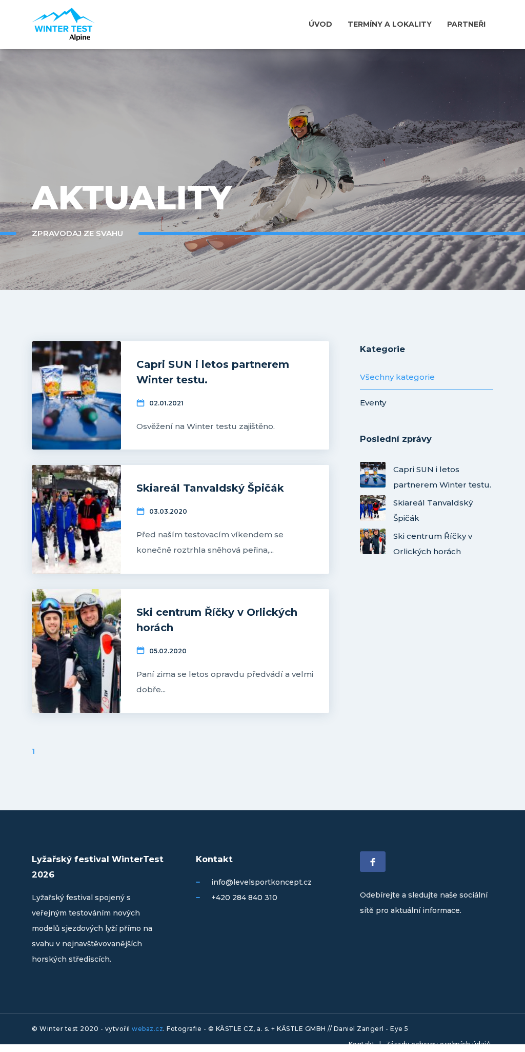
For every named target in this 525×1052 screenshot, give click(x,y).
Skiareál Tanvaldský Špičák (433, 509)
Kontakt (362, 1044)
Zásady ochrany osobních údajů (438, 1044)
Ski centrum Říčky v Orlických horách (432, 542)
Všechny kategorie (397, 377)
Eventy (373, 402)
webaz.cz (147, 1028)
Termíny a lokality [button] (390, 24)
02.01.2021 (166, 403)
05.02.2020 (168, 651)
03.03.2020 (168, 511)
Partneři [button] (466, 24)
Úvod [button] (320, 24)
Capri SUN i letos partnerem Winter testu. (442, 476)
